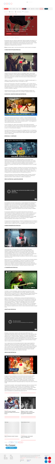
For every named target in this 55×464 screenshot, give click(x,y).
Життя (5, 455)
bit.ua (36, 456)
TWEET (12, 37)
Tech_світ (11, 457)
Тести (5, 456)
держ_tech (5, 457)
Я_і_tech (11, 456)
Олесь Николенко (16, 33)
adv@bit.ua (36, 457)
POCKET (17, 37)
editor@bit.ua (24, 457)
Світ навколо (9, 33)
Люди (11, 455)
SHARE (7, 37)
